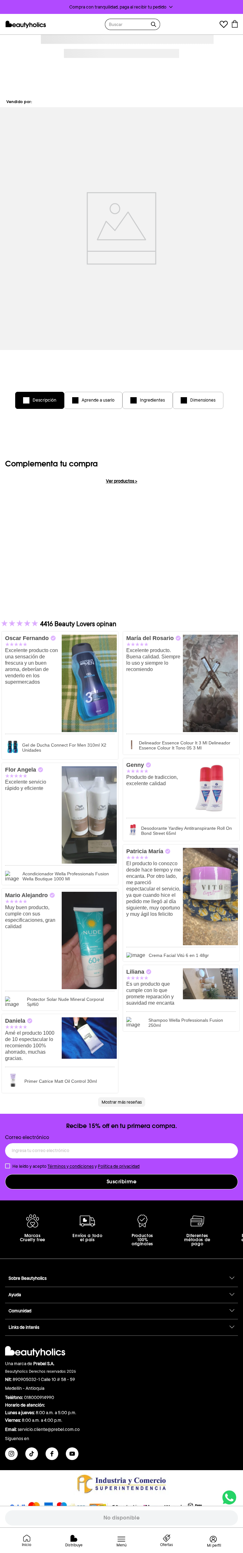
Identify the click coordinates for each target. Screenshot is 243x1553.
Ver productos (121, 481)
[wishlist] (223, 25)
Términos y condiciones (70, 1166)
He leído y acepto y (76, 1166)
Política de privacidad (119, 1166)
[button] (121, 7)
